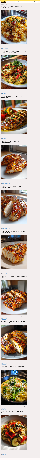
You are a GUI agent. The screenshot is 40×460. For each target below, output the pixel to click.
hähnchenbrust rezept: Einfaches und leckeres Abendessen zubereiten (13, 97)
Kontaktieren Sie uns (24, 1)
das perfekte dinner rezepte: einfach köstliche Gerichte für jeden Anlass (13, 412)
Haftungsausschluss (30, 1)
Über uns (19, 1)
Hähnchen (3, 48)
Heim (16, 1)
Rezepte (35, 1)
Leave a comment (4, 274)
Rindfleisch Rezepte (8, 48)
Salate (7, 453)
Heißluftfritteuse (6, 183)
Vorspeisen (7, 408)
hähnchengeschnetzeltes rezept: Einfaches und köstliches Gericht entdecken (13, 52)
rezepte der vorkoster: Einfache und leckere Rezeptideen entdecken (12, 367)
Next (5, 456)
